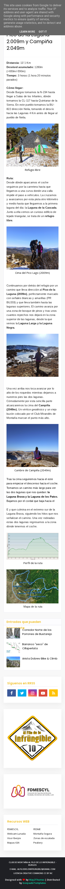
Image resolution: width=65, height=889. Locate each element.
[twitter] (22, 693)
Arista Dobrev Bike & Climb (39, 658)
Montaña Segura (42, 833)
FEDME (37, 829)
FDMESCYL (12, 829)
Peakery (38, 842)
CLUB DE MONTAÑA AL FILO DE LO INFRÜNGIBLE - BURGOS (32, 863)
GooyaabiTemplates (34, 883)
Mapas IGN (13, 842)
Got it (43, 31)
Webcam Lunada (16, 833)
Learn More (27, 31)
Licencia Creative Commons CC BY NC (33, 873)
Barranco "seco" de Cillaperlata (35, 646)
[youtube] (43, 693)
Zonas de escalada (44, 838)
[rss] (53, 693)
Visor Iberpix (14, 838)
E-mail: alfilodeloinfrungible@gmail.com (32, 869)
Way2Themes (36, 879)
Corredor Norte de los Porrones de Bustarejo (37, 632)
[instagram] (32, 693)
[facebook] (11, 693)
